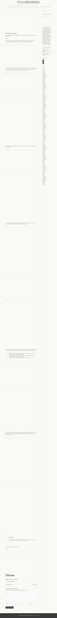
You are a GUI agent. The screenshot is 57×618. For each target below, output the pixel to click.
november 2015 (44, 178)
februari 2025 (44, 83)
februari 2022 (44, 113)
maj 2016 (43, 173)
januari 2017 (43, 166)
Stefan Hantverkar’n (15, 6)
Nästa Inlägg (34, 584)
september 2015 (44, 180)
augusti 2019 (43, 139)
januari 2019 (43, 145)
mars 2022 (43, 112)
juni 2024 (43, 90)
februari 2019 (44, 144)
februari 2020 (44, 134)
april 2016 (43, 174)
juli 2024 (43, 89)
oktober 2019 (44, 137)
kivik (6, 36)
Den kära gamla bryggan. (45, 53)
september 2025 (44, 77)
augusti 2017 (43, 160)
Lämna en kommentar (9, 35)
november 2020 (44, 126)
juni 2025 (43, 80)
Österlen (9, 6)
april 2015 (43, 184)
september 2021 (44, 117)
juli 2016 (43, 171)
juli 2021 (43, 119)
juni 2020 (43, 130)
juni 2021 (43, 120)
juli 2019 (43, 140)
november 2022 (44, 105)
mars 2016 (43, 175)
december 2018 (44, 146)
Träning (36, 6)
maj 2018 (43, 152)
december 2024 (44, 85)
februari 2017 (44, 165)
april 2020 (43, 132)
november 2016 (44, 168)
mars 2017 (43, 164)
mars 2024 (43, 93)
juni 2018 (43, 151)
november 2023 (44, 96)
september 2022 (44, 107)
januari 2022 (43, 114)
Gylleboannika (28, 2)
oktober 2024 (44, 87)
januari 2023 (43, 103)
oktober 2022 (44, 106)
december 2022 (44, 104)
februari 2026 (44, 73)
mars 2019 (43, 143)
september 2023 (44, 98)
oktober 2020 (44, 127)
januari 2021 (43, 124)
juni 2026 (43, 69)
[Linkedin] (8, 575)
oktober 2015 (44, 179)
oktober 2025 (44, 76)
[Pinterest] (12, 575)
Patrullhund (31, 6)
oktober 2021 (44, 116)
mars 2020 (43, 133)
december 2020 (44, 125)
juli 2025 (43, 79)
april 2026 (43, 71)
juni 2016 (43, 172)
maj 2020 (43, 131)
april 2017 (43, 163)
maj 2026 (43, 70)
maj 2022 (43, 110)
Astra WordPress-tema (35, 615)
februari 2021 (44, 123)
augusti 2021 (43, 118)
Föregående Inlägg (9, 584)
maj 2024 (43, 91)
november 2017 (44, 157)
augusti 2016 (43, 170)
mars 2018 (43, 154)
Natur (14, 35)
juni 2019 (43, 141)
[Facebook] (6, 575)
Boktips (22, 6)
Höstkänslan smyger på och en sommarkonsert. (46, 51)
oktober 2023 (44, 97)
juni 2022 (43, 109)
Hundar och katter (42, 6)
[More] (14, 575)
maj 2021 (43, 121)
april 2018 (43, 153)
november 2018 (44, 147)
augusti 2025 (43, 78)
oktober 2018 (44, 148)
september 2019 (44, 138)
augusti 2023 (43, 99)
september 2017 (44, 159)
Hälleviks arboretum (33, 35)
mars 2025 (43, 82)
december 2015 (44, 177)
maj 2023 (43, 100)
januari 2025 (43, 84)
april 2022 (43, 111)
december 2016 (44, 167)
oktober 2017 (44, 158)
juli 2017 (43, 161)
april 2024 (43, 92)
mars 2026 (43, 72)
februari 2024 (44, 94)
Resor (49, 6)
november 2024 (44, 86)
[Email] (10, 575)
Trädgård (26, 6)
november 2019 (44, 136)
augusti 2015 (43, 181)
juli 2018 (43, 150)
